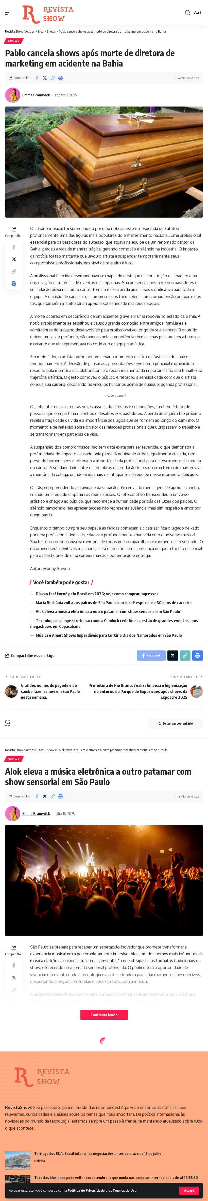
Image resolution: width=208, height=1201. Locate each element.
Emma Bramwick (36, 95)
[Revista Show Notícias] (49, 12)
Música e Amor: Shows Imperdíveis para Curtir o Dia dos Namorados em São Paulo (109, 635)
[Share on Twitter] (44, 78)
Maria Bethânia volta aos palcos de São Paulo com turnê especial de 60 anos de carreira (114, 602)
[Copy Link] (52, 78)
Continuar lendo (104, 1015)
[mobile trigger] (9, 12)
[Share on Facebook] (36, 78)
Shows (14, 40)
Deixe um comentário (178, 723)
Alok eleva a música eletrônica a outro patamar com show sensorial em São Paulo (108, 611)
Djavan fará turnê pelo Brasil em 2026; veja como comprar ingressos (97, 593)
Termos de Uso (124, 1190)
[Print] (60, 78)
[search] (188, 12)
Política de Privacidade (86, 1190)
